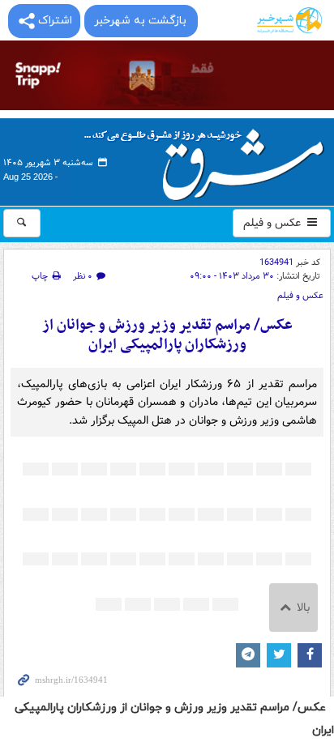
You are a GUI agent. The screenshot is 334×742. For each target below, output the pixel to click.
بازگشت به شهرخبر (140, 20)
